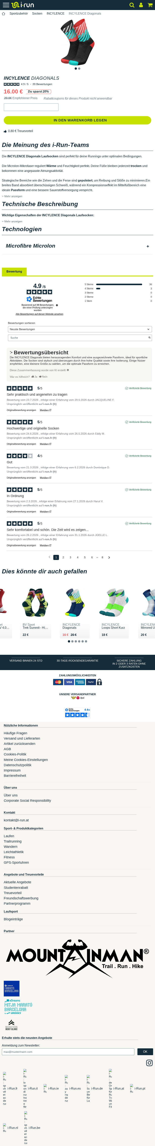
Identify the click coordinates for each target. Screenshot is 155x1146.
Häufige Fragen (15, 733)
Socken (37, 13)
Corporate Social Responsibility (27, 800)
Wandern (10, 847)
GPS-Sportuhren (16, 862)
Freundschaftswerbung (21, 898)
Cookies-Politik (15, 754)
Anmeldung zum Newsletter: (21, 1045)
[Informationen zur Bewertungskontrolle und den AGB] (56, 305)
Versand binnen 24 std (25, 660)
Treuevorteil (13, 893)
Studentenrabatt (16, 888)
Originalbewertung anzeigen (21, 410)
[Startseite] (3, 13)
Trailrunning (13, 841)
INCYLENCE (55, 13)
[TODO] (67, 369)
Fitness (9, 857)
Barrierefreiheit (15, 776)
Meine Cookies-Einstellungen (26, 760)
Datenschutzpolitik (17, 765)
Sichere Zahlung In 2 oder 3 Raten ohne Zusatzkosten (129, 663)
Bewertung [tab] (14, 271)
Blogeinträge (13, 919)
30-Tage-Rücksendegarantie (77, 660)
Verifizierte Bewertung (140, 388)
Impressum (12, 770)
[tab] (77, 246)
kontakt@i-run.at (16, 820)
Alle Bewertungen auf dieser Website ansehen (39, 314)
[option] (77, 42)
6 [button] (89, 644)
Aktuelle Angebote (17, 882)
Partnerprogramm (17, 903)
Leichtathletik (14, 852)
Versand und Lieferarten (22, 738)
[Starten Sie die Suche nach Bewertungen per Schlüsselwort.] (149, 338)
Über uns (11, 795)
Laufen (9, 836)
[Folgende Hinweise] (109, 557)
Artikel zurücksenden (19, 744)
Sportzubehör (19, 13)
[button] (31, 107)
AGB (7, 749)
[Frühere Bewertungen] (49, 557)
